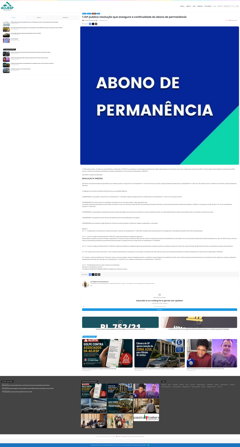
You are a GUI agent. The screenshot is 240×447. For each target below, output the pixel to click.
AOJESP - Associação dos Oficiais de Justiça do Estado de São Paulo (130, 436)
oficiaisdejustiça (186, 386)
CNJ (187, 384)
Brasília (182, 384)
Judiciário (94, 13)
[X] (93, 24)
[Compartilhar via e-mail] (96, 24)
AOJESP (182, 6)
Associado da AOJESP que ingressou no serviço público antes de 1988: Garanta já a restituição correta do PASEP (36, 27)
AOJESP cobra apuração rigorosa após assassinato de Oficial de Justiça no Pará (205, 368)
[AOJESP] (7, 6)
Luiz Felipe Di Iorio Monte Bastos (90, 20)
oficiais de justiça (176, 386)
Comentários (65, 17)
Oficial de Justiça (196, 386)
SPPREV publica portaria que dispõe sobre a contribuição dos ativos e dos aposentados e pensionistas (34, 22)
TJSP (98, 13)
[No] (238, 445)
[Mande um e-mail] (96, 20)
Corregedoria (210, 384)
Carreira (89, 13)
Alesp (169, 384)
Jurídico (188, 6)
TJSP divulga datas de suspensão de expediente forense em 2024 (26, 33)
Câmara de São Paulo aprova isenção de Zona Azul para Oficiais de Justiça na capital (154, 368)
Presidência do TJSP (211, 386)
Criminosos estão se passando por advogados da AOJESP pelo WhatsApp (99, 368)
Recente (39, 17)
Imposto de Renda (224, 384)
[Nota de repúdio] (6, 40)
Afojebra (164, 384)
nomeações (232, 384)
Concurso (192, 384)
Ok (148, 445)
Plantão (203, 386)
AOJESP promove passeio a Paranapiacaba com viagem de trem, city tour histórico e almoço (32, 63)
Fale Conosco (207, 6)
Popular (13, 17)
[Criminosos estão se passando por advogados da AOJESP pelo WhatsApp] (107, 353)
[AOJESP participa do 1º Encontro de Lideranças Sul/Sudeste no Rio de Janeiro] (120, 421)
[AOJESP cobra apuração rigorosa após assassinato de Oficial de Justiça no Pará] (212, 353)
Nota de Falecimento (166, 386)
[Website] (91, 285)
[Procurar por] (238, 6)
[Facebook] (90, 24)
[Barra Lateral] (220, 6)
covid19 (216, 384)
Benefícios (200, 6)
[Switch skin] (222, 6)
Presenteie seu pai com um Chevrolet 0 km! (20, 69)
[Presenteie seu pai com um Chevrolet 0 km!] (6, 70)
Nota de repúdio (14, 38)
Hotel (194, 6)
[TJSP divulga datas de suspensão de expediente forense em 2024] (6, 35)
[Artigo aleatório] (218, 6)
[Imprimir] (99, 274)
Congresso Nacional (201, 384)
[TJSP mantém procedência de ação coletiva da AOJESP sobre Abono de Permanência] (146, 406)
